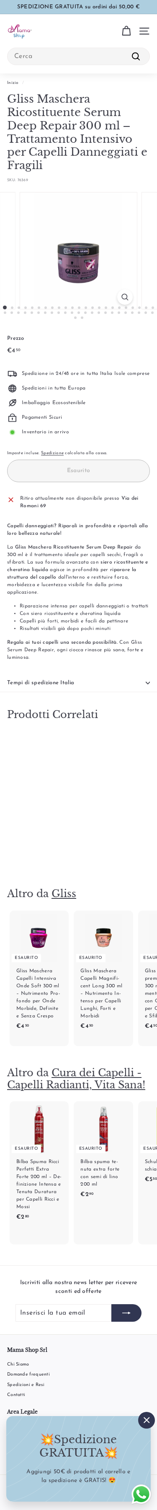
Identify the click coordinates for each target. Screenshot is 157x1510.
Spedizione (52, 453)
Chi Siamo (18, 1364)
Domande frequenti (28, 1374)
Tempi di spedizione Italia (40, 682)
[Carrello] (126, 31)
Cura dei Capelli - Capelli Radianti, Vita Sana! (76, 1079)
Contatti (16, 1395)
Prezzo (15, 338)
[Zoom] (125, 297)
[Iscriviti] (126, 1313)
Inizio (13, 83)
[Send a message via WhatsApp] (141, 1494)
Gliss (63, 894)
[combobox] (78, 56)
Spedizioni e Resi (25, 1385)
